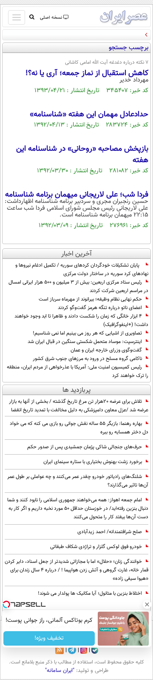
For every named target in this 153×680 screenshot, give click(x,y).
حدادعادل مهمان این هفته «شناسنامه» (89, 115)
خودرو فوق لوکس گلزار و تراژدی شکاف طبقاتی (96, 547)
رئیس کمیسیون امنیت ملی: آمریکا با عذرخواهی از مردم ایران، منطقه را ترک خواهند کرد (77, 371)
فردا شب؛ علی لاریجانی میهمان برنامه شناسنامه (76, 195)
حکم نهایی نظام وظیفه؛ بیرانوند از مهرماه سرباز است (90, 299)
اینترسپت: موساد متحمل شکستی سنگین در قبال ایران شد (84, 342)
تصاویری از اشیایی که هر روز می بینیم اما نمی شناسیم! (87, 333)
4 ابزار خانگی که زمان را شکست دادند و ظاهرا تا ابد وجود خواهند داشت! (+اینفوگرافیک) (81, 320)
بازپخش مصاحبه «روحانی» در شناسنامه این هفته (82, 154)
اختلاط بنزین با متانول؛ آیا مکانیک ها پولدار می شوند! (90, 593)
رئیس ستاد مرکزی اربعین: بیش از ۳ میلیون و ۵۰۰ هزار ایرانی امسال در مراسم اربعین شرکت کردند (78, 286)
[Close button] (146, 604)
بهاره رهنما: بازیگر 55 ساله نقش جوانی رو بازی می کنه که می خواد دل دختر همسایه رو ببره (79, 428)
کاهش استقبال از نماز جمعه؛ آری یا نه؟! (87, 73)
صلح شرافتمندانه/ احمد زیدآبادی (109, 532)
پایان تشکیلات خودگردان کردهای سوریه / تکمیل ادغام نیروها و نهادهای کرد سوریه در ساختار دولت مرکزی (81, 269)
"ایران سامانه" (59, 670)
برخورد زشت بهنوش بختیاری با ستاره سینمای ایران (92, 462)
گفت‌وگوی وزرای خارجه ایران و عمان (105, 350)
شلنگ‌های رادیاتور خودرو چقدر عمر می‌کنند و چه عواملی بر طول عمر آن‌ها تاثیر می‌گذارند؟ (77, 481)
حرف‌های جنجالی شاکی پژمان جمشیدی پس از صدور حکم (84, 447)
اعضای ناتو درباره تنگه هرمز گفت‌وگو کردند (100, 308)
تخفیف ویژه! (49, 638)
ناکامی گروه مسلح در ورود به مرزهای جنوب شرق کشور (87, 358)
